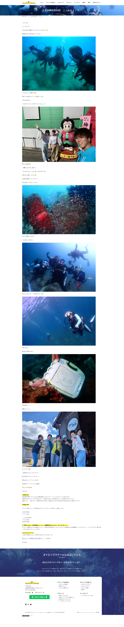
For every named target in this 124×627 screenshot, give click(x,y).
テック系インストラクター (65, 600)
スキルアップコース (85, 584)
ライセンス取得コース (64, 587)
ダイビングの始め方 (63, 584)
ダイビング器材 (84, 587)
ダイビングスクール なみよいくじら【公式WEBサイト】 (43, 612)
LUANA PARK (25, 512)
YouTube (24, 542)
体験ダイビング (62, 586)
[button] (29, 592)
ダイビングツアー (85, 586)
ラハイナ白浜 (25, 514)
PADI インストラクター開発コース (66, 597)
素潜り (82, 589)
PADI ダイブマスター (63, 595)
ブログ (31, 615)
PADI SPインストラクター (65, 599)
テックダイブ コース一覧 (87, 595)
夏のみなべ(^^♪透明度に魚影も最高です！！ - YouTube (36, 538)
